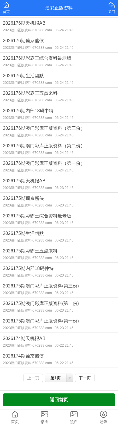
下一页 (85, 378)
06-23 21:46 (64, 188)
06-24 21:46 (64, 30)
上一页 (33, 378)
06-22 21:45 (64, 345)
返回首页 (59, 399)
